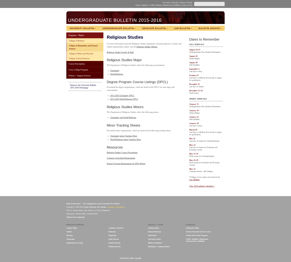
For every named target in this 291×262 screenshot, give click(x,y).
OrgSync (145, 5)
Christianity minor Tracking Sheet (123, 136)
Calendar (175, 3)
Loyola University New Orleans (95, 4)
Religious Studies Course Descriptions (122, 152)
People (189, 3)
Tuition (69, 232)
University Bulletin (82, 28)
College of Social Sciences (79, 58)
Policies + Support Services (80, 75)
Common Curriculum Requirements (121, 158)
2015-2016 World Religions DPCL (124, 99)
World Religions (116, 74)
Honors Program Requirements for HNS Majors (126, 164)
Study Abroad (113, 239)
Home (138, 5)
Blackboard (167, 5)
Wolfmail (201, 241)
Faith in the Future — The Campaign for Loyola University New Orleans (93, 204)
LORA (152, 5)
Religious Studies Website (147, 47)
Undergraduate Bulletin (119, 28)
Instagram (163, 258)
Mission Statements (155, 243)
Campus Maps (71, 228)
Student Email (186, 5)
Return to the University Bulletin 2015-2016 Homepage (83, 86)
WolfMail (176, 5)
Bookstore (112, 232)
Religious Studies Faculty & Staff (120, 52)
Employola (112, 235)
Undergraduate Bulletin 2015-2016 (115, 20)
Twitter (157, 258)
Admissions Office (192, 228)
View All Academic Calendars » (202, 186)
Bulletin (159, 5)
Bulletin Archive (210, 28)
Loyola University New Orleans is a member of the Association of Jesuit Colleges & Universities (217, 208)
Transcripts (70, 239)
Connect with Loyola (130, 258)
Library (182, 3)
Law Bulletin (183, 28)
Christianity (114, 70)
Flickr (152, 258)
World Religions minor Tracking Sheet (125, 139)
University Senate (154, 239)
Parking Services (114, 246)
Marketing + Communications (159, 246)
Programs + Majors (76, 35)
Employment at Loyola (74, 243)
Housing (69, 235)
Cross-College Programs (78, 70)
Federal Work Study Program (196, 235)
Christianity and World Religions (123, 117)
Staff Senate (152, 235)
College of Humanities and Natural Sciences (83, 47)
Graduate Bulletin (155, 28)
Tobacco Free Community (75, 217)
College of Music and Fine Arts (81, 54)
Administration (153, 228)
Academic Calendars (115, 228)
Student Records (114, 243)
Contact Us (106, 210)
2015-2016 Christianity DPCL (122, 95)
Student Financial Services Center (198, 232)
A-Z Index (166, 3)
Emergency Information (116, 207)
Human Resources (154, 232)
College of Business (76, 41)
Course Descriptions (77, 64)
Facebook (146, 258)
